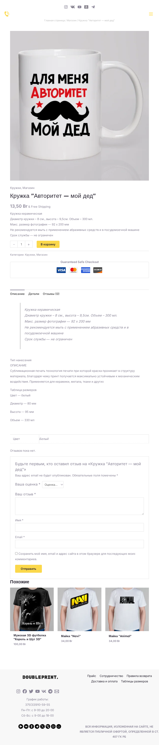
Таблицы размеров (134, 681)
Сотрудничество (111, 676)
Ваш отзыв (25, 494)
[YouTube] (79, 7)
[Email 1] (86, 7)
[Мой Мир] (58, 726)
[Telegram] (93, 7)
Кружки (15, 188)
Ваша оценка (27, 484)
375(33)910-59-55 (37, 705)
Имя (19, 520)
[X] (42, 726)
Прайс (91, 676)
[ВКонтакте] (26, 726)
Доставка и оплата (104, 681)
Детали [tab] (33, 294)
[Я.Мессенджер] (20, 726)
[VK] (73, 7)
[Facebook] (24, 691)
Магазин (72, 20)
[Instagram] (66, 7)
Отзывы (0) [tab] (51, 294)
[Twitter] (31, 691)
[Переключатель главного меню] (151, 14)
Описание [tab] (17, 294)
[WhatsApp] (53, 726)
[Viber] (48, 726)
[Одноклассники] (31, 726)
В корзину (48, 244)
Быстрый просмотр (32, 628)
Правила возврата (139, 676)
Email (20, 537)
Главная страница (54, 20)
